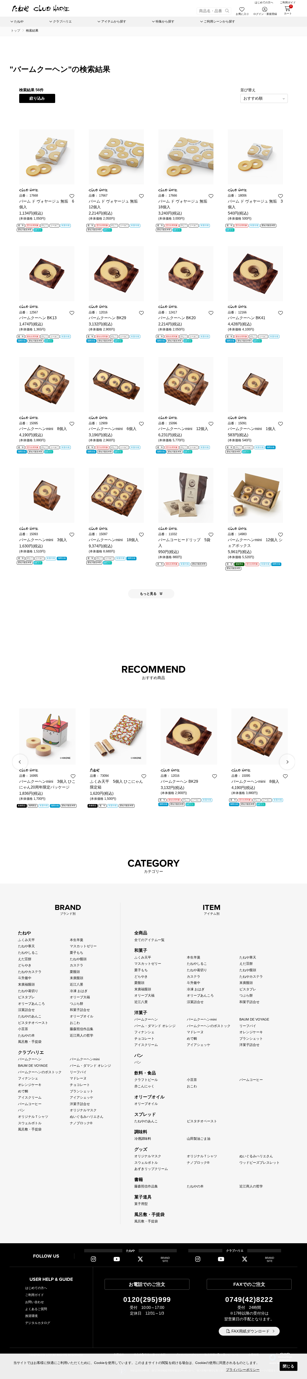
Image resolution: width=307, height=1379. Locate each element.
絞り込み (37, 98)
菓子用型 (141, 1204)
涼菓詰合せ (26, 1010)
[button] (20, 762)
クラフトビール (146, 1080)
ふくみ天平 (26, 940)
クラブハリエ (31, 1052)
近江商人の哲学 (81, 1035)
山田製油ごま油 (198, 1139)
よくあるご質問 (36, 1309)
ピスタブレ (26, 997)
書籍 (138, 1179)
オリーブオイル (81, 1016)
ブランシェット (81, 1091)
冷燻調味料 (142, 1139)
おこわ (75, 1023)
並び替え (248, 90)
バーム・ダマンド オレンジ (90, 1065)
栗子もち (76, 952)
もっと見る (149, 594)
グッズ (140, 1149)
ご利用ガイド (34, 1295)
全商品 (140, 933)
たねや (24, 933)
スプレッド (145, 1114)
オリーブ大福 (80, 997)
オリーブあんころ (31, 1003)
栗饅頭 (75, 972)
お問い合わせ (34, 1302)
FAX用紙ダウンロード (250, 1331)
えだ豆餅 (24, 959)
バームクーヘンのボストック (40, 1072)
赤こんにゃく (144, 1086)
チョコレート (80, 1085)
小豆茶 (23, 1029)
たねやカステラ (29, 972)
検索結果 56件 (31, 90)
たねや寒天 (26, 946)
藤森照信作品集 (81, 1029)
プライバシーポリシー (243, 1370)
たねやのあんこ (29, 1016)
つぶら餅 (76, 1003)
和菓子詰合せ (80, 1010)
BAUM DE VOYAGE (33, 1065)
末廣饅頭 (76, 978)
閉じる (288, 1366)
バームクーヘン (29, 1059)
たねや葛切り (28, 991)
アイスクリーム (29, 1097)
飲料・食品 (145, 1073)
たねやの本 (26, 1035)
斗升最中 (24, 978)
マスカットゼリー (83, 946)
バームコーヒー (29, 1104)
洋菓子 (140, 1012)
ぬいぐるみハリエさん (86, 1116)
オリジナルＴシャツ (33, 1116)
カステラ (76, 965)
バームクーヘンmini (85, 1059)
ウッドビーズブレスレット (259, 1162)
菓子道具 (143, 1197)
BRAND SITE (165, 1259)
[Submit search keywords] (227, 11)
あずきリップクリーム (151, 1169)
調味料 (140, 1131)
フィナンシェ (28, 1078)
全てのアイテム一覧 (149, 940)
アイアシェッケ (81, 1097)
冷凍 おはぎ (79, 991)
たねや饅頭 (78, 959)
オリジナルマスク (83, 1110)
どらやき (24, 965)
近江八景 (76, 984)
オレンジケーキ (29, 1085)
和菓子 (140, 950)
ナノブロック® (81, 1123)
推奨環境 (31, 1316)
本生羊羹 (76, 940)
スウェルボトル (29, 1123)
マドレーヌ (78, 1078)
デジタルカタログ (37, 1323)
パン (21, 1110)
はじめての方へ (36, 1288)
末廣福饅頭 (26, 984)
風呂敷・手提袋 (29, 1042)
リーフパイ (78, 1072)
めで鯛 (23, 1091)
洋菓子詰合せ (80, 1104)
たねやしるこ (28, 952)
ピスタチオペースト (33, 1023)
